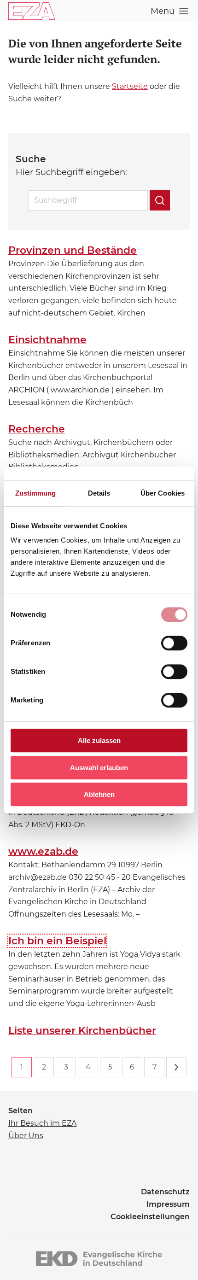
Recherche (36, 429)
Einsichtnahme (47, 339)
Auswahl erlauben (99, 768)
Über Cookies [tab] (162, 493)
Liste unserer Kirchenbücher (82, 1030)
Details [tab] (99, 493)
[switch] (174, 643)
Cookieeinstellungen (150, 1216)
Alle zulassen (99, 740)
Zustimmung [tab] (35, 493)
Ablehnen (99, 794)
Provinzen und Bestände (72, 250)
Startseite (130, 86)
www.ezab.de (43, 851)
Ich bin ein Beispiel (57, 941)
